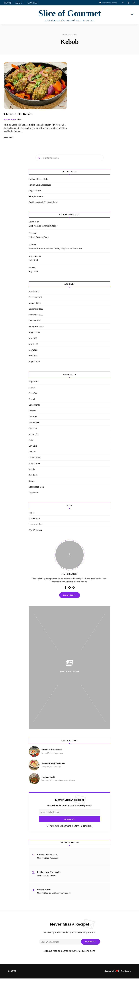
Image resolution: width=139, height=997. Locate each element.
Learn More (69, 595)
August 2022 (34, 332)
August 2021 (34, 361)
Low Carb (33, 446)
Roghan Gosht (35, 191)
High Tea (33, 428)
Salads (32, 469)
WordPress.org (35, 530)
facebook (123, 2)
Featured (33, 416)
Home (8, 2)
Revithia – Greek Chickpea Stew (43, 202)
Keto (31, 440)
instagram (134, 2)
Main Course (10, 119)
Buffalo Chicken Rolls (38, 179)
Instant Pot (34, 434)
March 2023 (34, 291)
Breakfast (33, 393)
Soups (31, 481)
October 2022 (35, 320)
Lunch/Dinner (35, 457)
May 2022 (33, 350)
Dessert (32, 410)
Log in (31, 512)
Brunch (32, 399)
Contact (33, 2)
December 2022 (36, 309)
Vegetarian (34, 492)
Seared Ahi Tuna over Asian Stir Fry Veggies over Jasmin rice (55, 249)
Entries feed (34, 518)
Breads (32, 387)
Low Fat (32, 451)
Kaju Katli (33, 260)
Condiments (34, 405)
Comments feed (36, 524)
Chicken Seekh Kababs (18, 114)
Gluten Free (34, 422)
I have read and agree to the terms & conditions (70, 826)
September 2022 (36, 326)
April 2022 (33, 355)
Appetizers (34, 381)
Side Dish (33, 475)
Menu (132, 14)
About (19, 2)
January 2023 (35, 303)
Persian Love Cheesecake (40, 185)
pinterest (128, 2)
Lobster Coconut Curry (39, 237)
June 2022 (33, 344)
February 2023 (35, 297)
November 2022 (36, 314)
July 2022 (33, 338)
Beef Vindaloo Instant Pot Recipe (43, 226)
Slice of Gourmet (69, 13)
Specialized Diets (36, 486)
